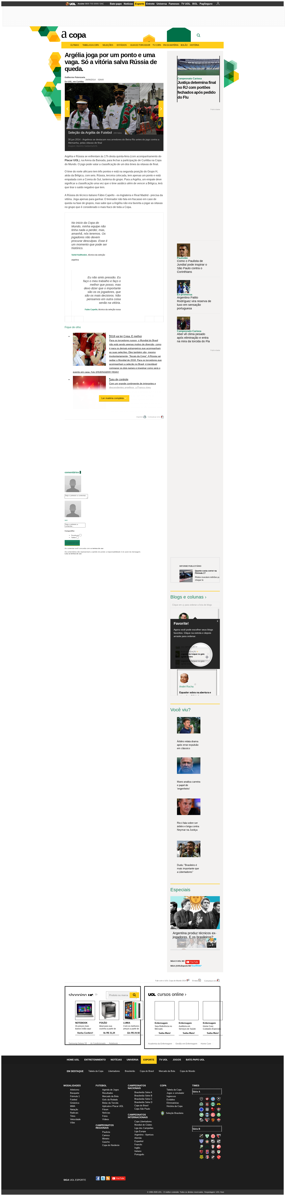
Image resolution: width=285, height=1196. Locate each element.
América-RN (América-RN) (213, 1136)
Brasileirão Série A (143, 1092)
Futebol (73, 1099)
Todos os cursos (209, 993)
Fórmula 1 (75, 1096)
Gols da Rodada (110, 1099)
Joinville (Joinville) (213, 1146)
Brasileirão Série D (143, 1102)
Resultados (107, 1093)
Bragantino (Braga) (213, 1141)
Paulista (106, 1132)
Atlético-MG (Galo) (201, 1098)
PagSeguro (206, 3)
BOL (195, 3)
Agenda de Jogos (110, 1089)
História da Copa (174, 1106)
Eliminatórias (173, 1103)
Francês (138, 1144)
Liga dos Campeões (143, 1128)
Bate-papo (116, 3)
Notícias (128, 3)
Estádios (122, 45)
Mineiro (105, 1138)
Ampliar (152, 87)
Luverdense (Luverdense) (201, 1146)
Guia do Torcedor (140, 45)
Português (139, 1154)
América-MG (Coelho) (207, 1136)
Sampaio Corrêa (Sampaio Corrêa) (201, 1157)
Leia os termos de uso (73, 554)
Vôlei (72, 1122)
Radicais (74, 1113)
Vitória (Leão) (218, 1120)
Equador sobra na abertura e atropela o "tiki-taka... (195, 694)
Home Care (206, 1044)
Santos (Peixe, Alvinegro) (201, 1120)
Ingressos (171, 1096)
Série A (196, 1091)
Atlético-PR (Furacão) (207, 1098)
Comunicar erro (154, 417)
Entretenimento (95, 1059)
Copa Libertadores (143, 1121)
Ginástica (74, 1103)
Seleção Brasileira (174, 1113)
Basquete (74, 1093)
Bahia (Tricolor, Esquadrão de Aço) (213, 1098)
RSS (108, 1178)
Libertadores (114, 1071)
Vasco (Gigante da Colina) (213, 1157)
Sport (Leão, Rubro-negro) (213, 1120)
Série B (196, 1129)
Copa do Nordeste (110, 1145)
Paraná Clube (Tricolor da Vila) (207, 1152)
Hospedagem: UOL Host (214, 1192)
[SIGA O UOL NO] (192, 963)
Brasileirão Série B (143, 1095)
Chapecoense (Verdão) (201, 1104)
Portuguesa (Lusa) (218, 1152)
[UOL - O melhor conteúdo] (70, 5)
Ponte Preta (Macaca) (213, 1152)
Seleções (107, 45)
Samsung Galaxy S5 (78, 1043)
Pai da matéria (170, 45)
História (194, 45)
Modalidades (72, 1085)
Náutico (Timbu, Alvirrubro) (218, 1146)
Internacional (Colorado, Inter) (213, 1114)
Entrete (150, 3)
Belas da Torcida (110, 1103)
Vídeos (105, 1119)
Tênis (72, 1116)
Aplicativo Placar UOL (112, 1106)
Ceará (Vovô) (218, 1141)
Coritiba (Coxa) (213, 1104)
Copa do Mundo (187, 1071)
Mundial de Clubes (143, 1125)
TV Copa (157, 45)
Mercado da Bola (167, 1071)
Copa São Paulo (142, 1109)
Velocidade (75, 1119)
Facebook (75, 535)
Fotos (105, 1116)
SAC (102, 4)
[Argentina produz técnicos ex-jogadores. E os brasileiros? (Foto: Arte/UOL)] (211, 947)
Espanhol (138, 1141)
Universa (162, 3)
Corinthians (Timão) (207, 1104)
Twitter (73, 537)
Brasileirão (130, 1071)
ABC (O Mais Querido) (201, 1136)
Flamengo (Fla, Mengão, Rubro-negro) (213, 1109)
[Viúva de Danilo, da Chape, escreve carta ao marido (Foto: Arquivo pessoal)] (201, 947)
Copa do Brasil (147, 1071)
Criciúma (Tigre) (218, 1104)
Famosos (174, 3)
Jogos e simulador (175, 1093)
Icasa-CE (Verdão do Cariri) (207, 1146)
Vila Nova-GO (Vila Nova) (218, 1157)
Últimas (74, 45)
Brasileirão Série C (143, 1099)
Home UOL (73, 1059)
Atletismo (74, 1089)
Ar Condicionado (98, 1043)
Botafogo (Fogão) (218, 1098)
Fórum (105, 1109)
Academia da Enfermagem (160, 1044)
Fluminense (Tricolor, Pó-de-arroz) (218, 1109)
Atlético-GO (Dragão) (218, 1136)
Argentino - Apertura (143, 1134)
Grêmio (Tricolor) (207, 1114)
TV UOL (185, 3)
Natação (74, 1109)
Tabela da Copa (90, 45)
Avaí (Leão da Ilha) (201, 1141)
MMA (72, 1106)
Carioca (106, 1135)
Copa (77, 35)
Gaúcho (106, 1142)
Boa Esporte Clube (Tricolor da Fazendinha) (207, 1141)
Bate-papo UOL (195, 1059)
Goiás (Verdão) (201, 1114)
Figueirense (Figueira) (207, 1109)
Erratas (195, 980)
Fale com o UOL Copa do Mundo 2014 (170, 980)
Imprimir (139, 417)
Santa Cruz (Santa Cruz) (207, 1157)
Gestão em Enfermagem (186, 1044)
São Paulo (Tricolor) (207, 1120)
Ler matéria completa (112, 398)
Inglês (137, 1148)
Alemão (138, 1138)
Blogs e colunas (187, 596)
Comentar (72, 543)
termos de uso (98, 548)
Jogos (177, 1059)
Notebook (113, 1043)
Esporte (139, 3)
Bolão (184, 45)
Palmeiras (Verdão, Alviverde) (218, 1114)
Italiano (137, 1151)
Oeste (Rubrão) (201, 1152)
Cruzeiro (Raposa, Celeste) (201, 1109)
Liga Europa (140, 1131)
